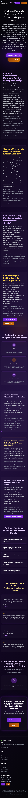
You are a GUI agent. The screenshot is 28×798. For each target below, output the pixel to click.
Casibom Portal (4, 759)
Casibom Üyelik (4, 755)
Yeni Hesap (24, 2)
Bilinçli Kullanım (4, 771)
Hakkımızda (3, 765)
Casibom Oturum (14, 720)
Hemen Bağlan (8, 323)
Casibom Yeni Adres (5, 757)
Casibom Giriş (4, 754)
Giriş (3, 784)
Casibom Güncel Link (10, 319)
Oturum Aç (17, 2)
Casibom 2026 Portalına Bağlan (13, 516)
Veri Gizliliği (3, 767)
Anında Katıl (14, 60)
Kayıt (8, 784)
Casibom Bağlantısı (14, 55)
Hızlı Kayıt (14, 725)
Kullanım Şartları (4, 769)
